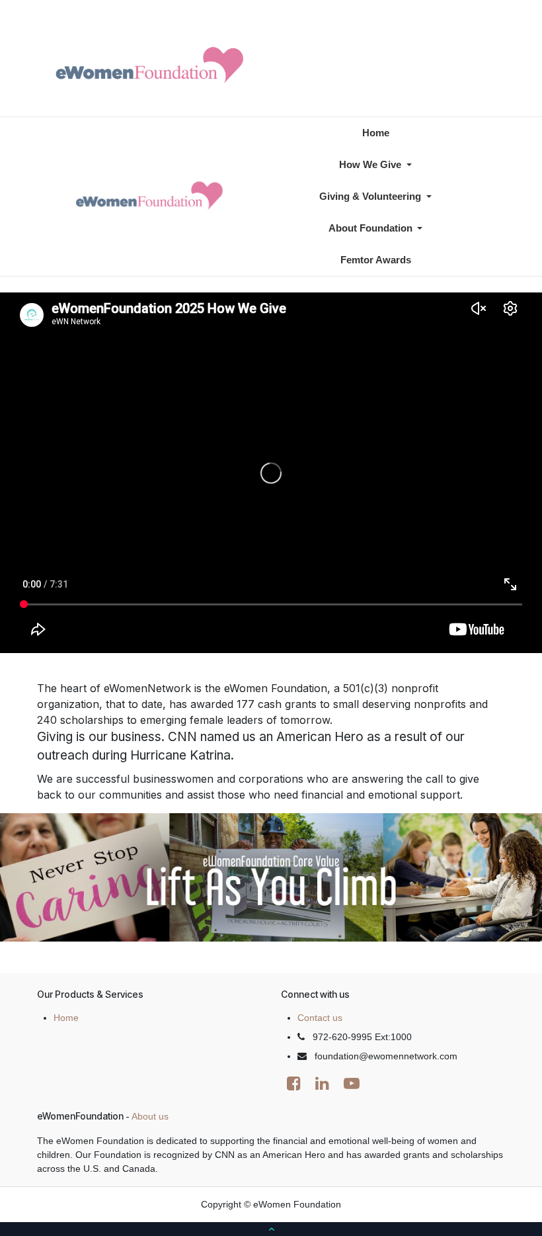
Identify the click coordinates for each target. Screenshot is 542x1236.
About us (150, 1116)
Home (66, 1017)
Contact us (319, 1017)
